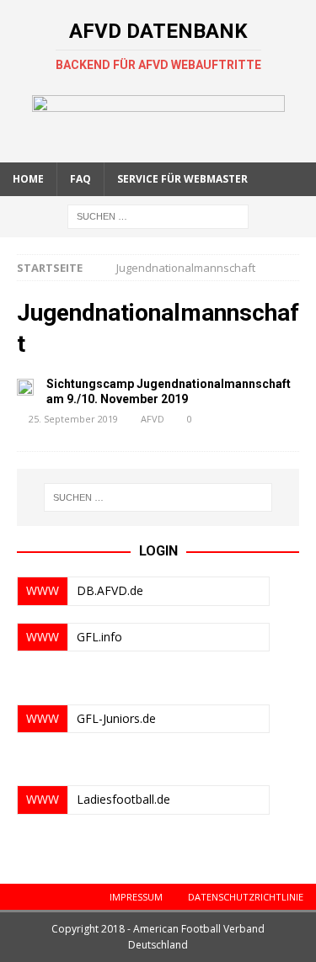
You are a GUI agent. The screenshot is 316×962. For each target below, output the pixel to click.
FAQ (80, 179)
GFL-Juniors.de (116, 718)
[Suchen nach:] (158, 215)
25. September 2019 (73, 418)
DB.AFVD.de (110, 590)
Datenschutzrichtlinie (245, 896)
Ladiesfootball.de (123, 799)
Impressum (136, 896)
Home (28, 179)
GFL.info (99, 637)
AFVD (152, 418)
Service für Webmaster (182, 179)
